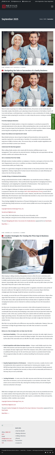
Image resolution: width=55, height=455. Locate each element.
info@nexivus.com (17, 1)
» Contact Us (18, 443)
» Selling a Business (20, 436)
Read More (4, 224)
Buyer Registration (49, 1)
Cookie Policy (23, 450)
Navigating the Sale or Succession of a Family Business (26, 71)
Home (41, 19)
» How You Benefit (20, 431)
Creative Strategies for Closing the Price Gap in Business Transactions (25, 237)
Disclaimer (29, 450)
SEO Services (46, 450)
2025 (45, 19)
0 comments (23, 67)
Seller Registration (39, 1)
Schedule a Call (27, 1)
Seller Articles (17, 67)
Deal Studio (48, 221)
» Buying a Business (20, 433)
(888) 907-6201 (6, 1)
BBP (3, 67)
